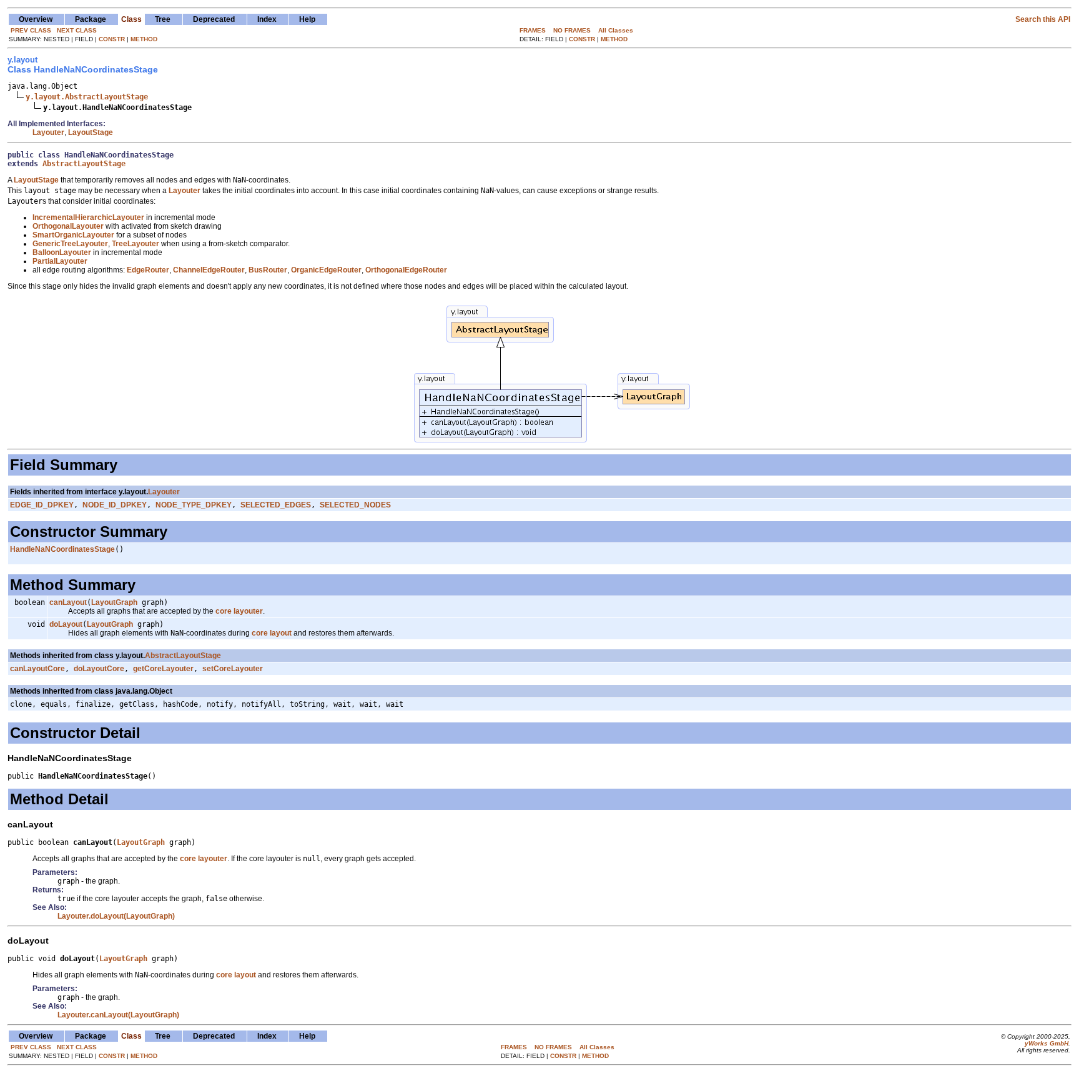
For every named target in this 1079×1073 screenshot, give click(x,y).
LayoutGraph (114, 602)
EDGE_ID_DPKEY (42, 505)
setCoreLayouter (232, 668)
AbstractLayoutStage (84, 163)
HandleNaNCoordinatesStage (62, 549)
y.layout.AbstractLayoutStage (87, 96)
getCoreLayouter (163, 668)
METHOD (144, 39)
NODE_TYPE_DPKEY (193, 505)
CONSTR (112, 39)
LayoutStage (90, 132)
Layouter (48, 132)
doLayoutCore (99, 668)
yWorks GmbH (1046, 1043)
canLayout (68, 602)
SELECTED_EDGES (275, 505)
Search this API (1042, 19)
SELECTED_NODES (355, 505)
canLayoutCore (37, 668)
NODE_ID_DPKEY (114, 505)
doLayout (65, 624)
